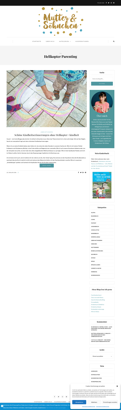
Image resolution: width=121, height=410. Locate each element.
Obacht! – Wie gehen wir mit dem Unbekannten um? (101, 335)
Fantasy (93, 223)
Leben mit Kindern (47, 132)
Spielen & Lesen (95, 264)
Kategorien (64, 41)
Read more (47, 165)
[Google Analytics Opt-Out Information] (2, 406)
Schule (93, 258)
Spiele (93, 261)
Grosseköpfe (95, 302)
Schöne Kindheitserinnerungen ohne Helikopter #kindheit (46, 135)
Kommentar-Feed (96, 378)
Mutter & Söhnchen (97, 333)
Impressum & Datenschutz (88, 406)
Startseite (36, 41)
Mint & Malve (95, 311)
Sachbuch (94, 254)
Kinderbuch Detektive (97, 304)
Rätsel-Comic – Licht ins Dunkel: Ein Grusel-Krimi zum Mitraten (101, 328)
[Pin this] (85, 172)
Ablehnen (94, 402)
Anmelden (94, 371)
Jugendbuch (95, 226)
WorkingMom (95, 275)
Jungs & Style (95, 230)
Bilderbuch (94, 216)
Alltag (93, 212)
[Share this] (78, 172)
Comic (93, 219)
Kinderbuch (95, 233)
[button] (117, 386)
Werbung (94, 271)
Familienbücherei (96, 295)
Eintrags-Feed (95, 374)
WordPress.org (96, 381)
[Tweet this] (81, 172)
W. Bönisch (94, 327)
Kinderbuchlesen (96, 307)
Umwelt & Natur (96, 268)
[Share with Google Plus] (83, 172)
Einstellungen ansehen (110, 402)
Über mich (50, 41)
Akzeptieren (79, 402)
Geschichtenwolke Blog (98, 300)
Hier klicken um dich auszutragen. (56, 407)
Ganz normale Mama (97, 297)
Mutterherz (95, 247)
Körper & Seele (95, 237)
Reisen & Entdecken (97, 251)
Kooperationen (82, 41)
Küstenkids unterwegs (97, 309)
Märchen (94, 244)
